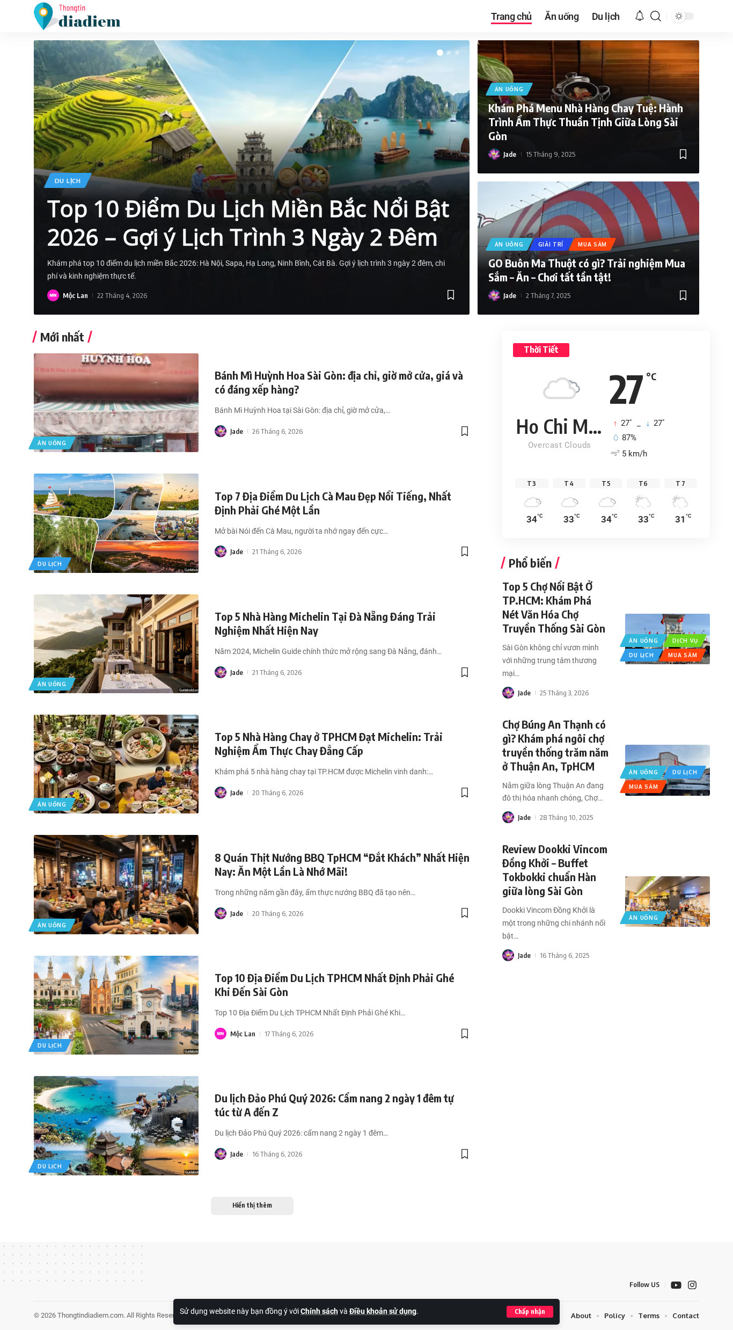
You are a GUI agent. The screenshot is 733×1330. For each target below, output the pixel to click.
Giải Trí (551, 244)
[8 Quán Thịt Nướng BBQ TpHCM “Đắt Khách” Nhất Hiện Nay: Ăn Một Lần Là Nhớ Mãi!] (116, 884)
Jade (509, 154)
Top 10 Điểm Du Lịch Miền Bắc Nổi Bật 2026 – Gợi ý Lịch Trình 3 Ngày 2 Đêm (248, 222)
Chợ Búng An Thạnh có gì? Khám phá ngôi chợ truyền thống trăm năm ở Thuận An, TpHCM (555, 745)
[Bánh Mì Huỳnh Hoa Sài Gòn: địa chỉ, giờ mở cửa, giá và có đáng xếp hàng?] (116, 402)
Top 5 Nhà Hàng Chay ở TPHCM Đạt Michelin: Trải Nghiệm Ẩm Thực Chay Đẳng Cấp (329, 743)
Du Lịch (68, 181)
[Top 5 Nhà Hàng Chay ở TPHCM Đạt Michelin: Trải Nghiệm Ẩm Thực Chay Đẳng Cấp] (116, 764)
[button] (530, 1312)
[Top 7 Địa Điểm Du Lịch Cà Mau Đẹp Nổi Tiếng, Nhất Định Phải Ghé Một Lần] (116, 523)
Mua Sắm (592, 244)
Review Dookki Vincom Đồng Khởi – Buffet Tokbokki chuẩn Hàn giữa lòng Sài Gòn (554, 869)
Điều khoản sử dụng (382, 1311)
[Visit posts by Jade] (494, 154)
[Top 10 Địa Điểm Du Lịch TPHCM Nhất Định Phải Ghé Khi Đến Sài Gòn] (116, 1005)
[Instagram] (692, 1285)
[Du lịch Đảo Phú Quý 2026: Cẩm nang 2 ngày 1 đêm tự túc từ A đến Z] (116, 1125)
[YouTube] (676, 1285)
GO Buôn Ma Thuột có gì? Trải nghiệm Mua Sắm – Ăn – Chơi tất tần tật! (586, 270)
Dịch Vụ (685, 640)
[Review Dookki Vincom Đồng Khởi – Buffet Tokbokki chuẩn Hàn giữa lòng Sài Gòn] (667, 901)
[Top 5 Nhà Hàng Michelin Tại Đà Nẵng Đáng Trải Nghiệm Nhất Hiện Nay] (116, 643)
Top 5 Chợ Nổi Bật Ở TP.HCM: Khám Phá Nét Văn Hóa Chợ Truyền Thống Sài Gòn (553, 607)
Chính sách (319, 1311)
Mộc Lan (75, 295)
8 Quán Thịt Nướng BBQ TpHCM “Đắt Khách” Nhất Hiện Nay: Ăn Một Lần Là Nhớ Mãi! (342, 864)
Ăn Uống (509, 89)
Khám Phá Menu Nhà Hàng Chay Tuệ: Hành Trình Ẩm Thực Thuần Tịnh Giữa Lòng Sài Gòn (585, 121)
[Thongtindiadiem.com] (84, 16)
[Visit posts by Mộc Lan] (53, 295)
